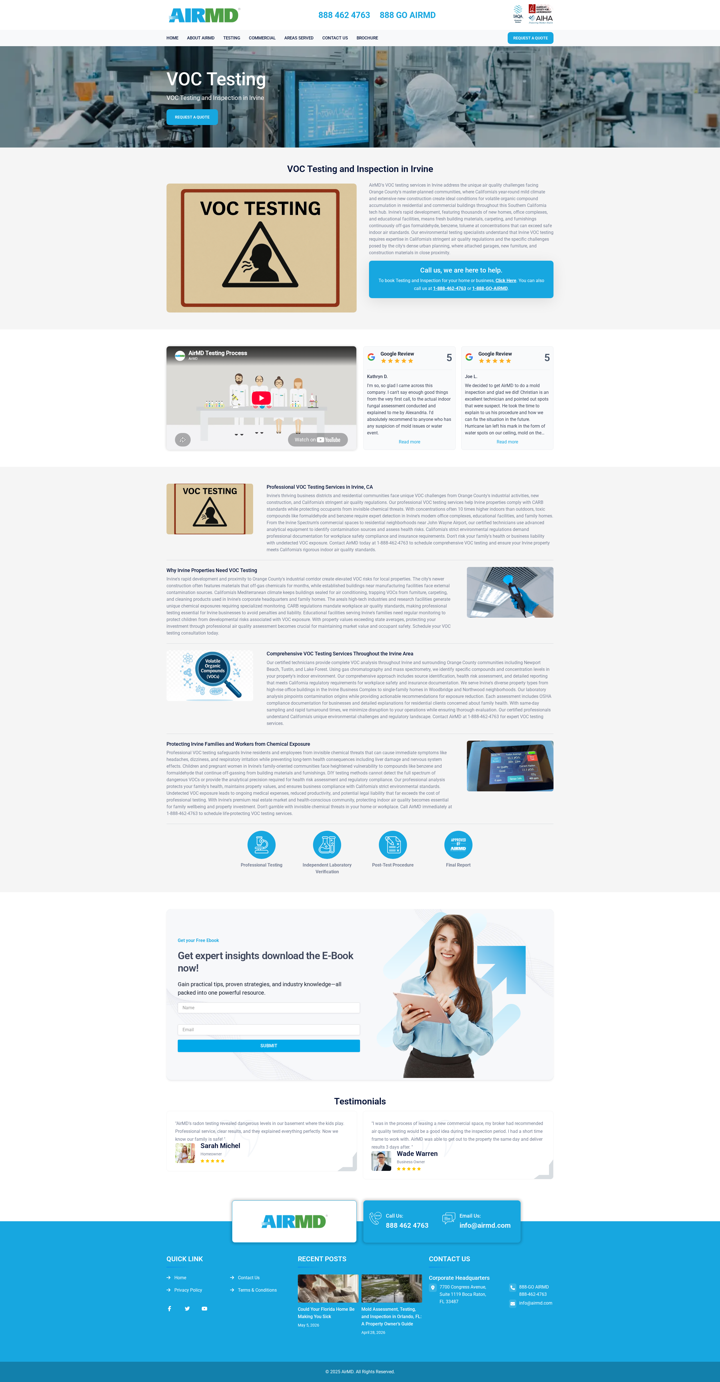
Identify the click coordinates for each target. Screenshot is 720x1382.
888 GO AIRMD (408, 15)
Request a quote (530, 38)
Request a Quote (192, 117)
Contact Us (248, 1277)
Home (179, 1277)
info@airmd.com (485, 1225)
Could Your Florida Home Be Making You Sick (326, 1313)
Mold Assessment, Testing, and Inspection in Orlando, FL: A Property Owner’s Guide (391, 1317)
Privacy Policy (187, 1290)
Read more (409, 442)
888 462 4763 (344, 15)
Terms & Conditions (257, 1290)
